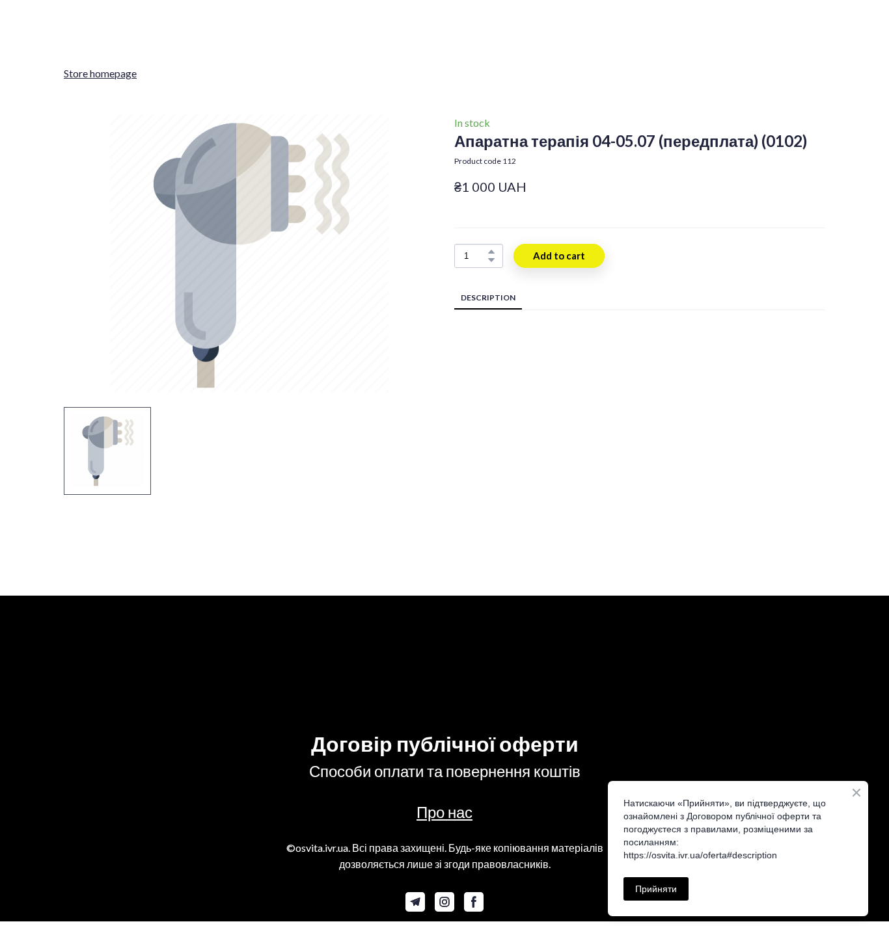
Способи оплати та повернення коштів (445, 770)
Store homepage (100, 73)
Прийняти (656, 889)
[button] (491, 252)
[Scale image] (347, 658)
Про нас (444, 811)
